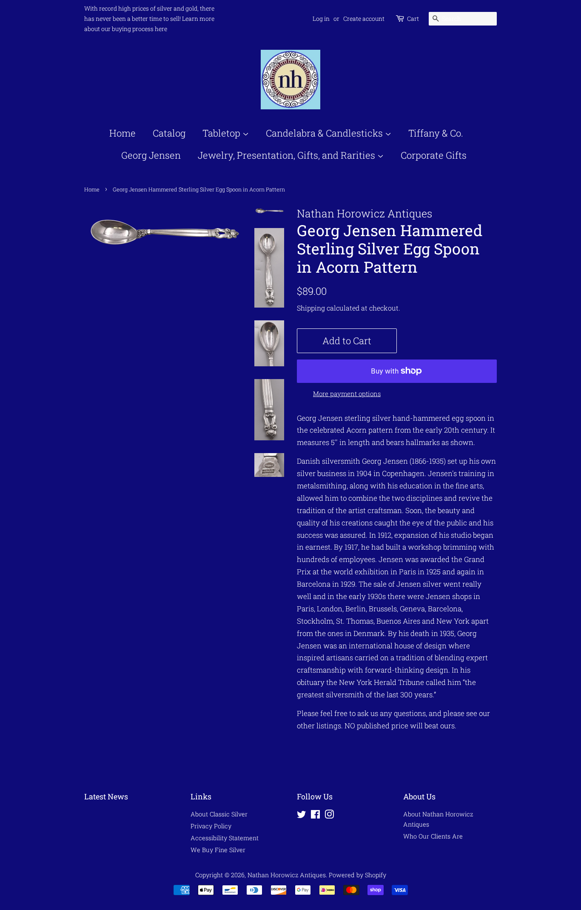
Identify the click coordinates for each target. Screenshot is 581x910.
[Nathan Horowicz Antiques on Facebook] (315, 816)
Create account (363, 18)
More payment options (347, 393)
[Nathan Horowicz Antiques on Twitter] (301, 816)
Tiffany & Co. (435, 133)
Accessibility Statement (225, 838)
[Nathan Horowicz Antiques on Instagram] (329, 816)
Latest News (106, 796)
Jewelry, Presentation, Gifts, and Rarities (287, 155)
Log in (321, 18)
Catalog (169, 133)
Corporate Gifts (434, 155)
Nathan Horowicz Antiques (287, 875)
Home (122, 133)
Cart (413, 18)
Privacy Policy (211, 826)
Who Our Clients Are (433, 836)
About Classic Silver (219, 814)
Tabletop (222, 133)
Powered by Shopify (357, 875)
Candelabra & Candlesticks (325, 133)
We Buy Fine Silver (218, 850)
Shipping (311, 307)
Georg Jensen (151, 155)
